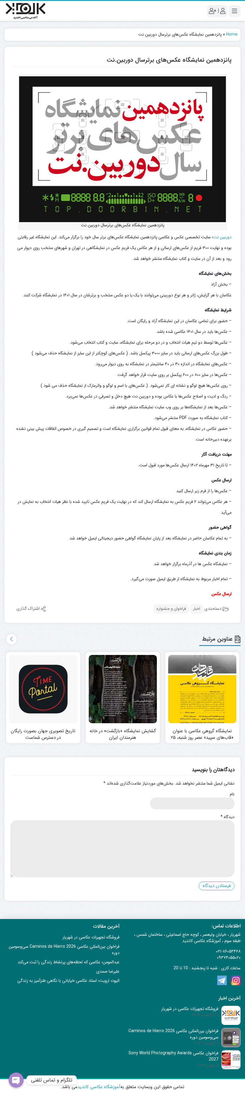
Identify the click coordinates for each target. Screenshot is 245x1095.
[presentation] (11, 639)
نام (232, 794)
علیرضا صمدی (108, 971)
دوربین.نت (222, 237)
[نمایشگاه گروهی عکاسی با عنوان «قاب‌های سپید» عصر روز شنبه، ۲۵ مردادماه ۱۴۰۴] (202, 689)
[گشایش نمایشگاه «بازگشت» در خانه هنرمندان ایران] (123, 689)
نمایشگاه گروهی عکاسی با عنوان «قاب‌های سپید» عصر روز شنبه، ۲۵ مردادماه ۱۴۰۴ (202, 738)
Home (232, 34)
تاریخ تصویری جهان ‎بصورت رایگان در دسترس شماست (43, 734)
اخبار (196, 609)
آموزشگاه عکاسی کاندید (98, 1087)
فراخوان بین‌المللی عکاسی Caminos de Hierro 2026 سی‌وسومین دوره (64, 949)
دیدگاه (227, 817)
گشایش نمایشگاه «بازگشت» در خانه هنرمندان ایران (123, 734)
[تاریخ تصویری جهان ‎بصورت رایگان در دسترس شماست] (43, 689)
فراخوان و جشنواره (171, 609)
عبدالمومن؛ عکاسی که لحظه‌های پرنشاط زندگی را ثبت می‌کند (69, 962)
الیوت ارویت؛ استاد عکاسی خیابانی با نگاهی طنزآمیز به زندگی (68, 980)
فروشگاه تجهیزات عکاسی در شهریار (91, 937)
